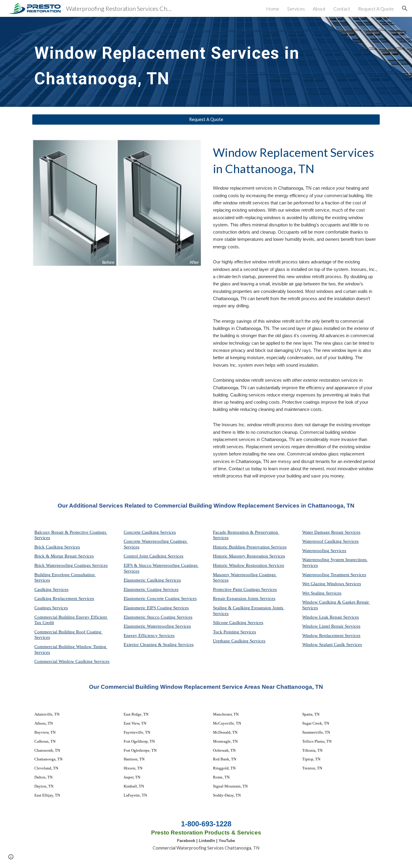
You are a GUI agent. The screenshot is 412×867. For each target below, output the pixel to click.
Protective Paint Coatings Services (245, 589)
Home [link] (272, 8)
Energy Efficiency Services (149, 635)
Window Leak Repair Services (330, 617)
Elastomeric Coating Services (151, 589)
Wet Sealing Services (321, 593)
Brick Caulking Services (57, 547)
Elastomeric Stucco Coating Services (158, 617)
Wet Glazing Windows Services (331, 583)
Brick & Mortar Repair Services (64, 556)
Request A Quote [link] (376, 8)
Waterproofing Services (324, 550)
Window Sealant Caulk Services (332, 644)
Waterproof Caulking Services (330, 541)
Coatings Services (51, 607)
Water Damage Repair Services (331, 532)
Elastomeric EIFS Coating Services (156, 607)
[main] (206, 62)
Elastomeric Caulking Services (152, 580)
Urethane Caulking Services (239, 641)
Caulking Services (51, 589)
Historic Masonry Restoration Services (249, 556)
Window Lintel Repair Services (331, 626)
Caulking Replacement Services (64, 598)
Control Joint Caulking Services (153, 556)
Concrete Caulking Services (150, 532)
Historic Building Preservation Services (250, 547)
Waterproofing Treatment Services (334, 574)
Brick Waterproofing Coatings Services (71, 565)
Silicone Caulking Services (238, 622)
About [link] (319, 8)
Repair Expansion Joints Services (244, 598)
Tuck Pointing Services (234, 631)
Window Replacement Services (331, 635)
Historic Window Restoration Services (248, 565)
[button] (405, 8)
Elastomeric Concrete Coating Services (160, 598)
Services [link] (296, 8)
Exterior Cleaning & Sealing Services (159, 644)
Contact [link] (341, 8)
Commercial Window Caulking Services (71, 661)
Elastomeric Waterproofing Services (157, 626)
